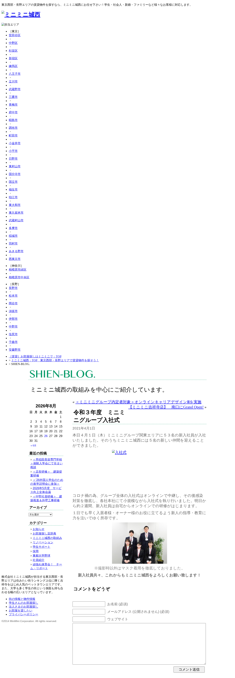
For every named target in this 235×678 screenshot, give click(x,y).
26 (46, 436)
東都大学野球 (41, 555)
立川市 (13, 81)
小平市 (13, 150)
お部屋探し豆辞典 (44, 533)
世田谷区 (15, 35)
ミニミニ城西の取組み (47, 537)
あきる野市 (16, 251)
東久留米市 (16, 212)
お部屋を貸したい (20, 610)
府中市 (13, 112)
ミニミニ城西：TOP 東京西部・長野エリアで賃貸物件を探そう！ (55, 360)
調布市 (13, 127)
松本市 (13, 295)
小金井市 (15, 143)
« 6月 (33, 445)
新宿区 (13, 58)
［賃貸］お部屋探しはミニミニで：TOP (35, 356)
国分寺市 (15, 174)
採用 (36, 551)
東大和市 (15, 204)
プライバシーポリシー (23, 614)
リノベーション (43, 542)
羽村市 (13, 243)
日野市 (13, 158)
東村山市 (15, 166)
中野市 (13, 326)
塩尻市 (13, 334)
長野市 (13, 287)
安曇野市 (15, 349)
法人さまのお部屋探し (23, 606)
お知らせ (38, 529)
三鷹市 (13, 96)
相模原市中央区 (19, 277)
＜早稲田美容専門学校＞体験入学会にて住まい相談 (46, 463)
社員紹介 (38, 560)
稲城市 (13, 235)
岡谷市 (13, 303)
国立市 (13, 181)
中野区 (13, 42)
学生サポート (41, 546)
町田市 (13, 135)
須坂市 (13, 311)
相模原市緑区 (17, 269)
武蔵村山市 (16, 220)
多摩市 (13, 228)
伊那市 (13, 318)
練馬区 (13, 66)
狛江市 (13, 197)
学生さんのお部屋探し (23, 602)
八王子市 (15, 73)
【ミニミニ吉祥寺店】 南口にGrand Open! (166, 407)
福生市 (13, 189)
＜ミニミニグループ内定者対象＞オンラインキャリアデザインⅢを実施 (138, 402)
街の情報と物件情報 (22, 598)
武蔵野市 (15, 89)
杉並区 (13, 50)
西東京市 (15, 258)
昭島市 (13, 120)
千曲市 (13, 342)
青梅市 (13, 104)
